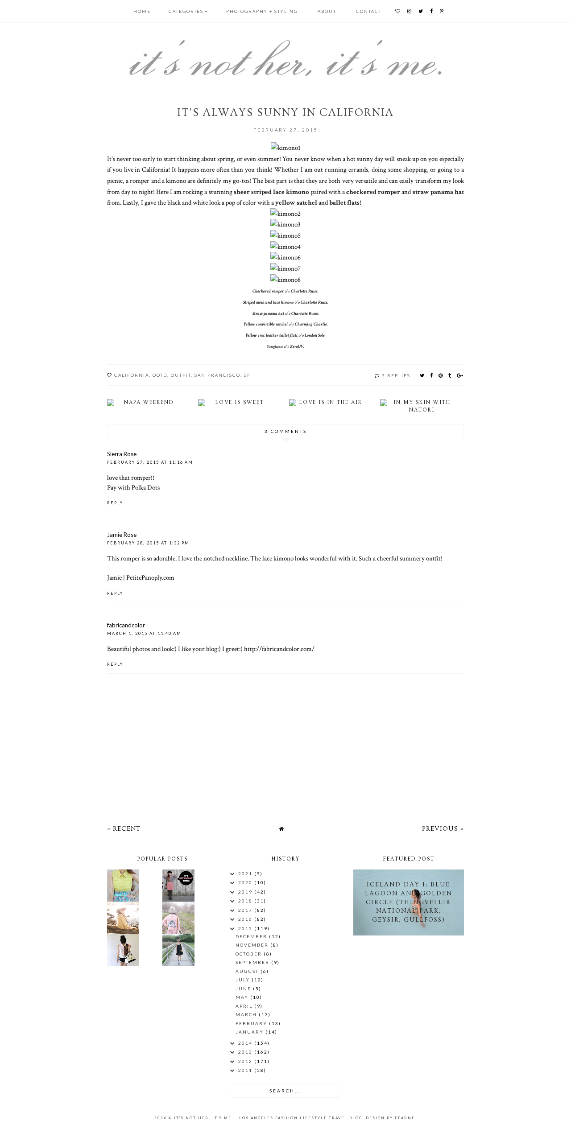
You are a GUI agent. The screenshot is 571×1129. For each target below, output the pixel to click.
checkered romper (373, 191)
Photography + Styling (262, 11)
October (250, 953)
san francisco (217, 375)
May (243, 997)
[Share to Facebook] (432, 375)
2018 (246, 900)
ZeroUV (296, 347)
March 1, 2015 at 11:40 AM (144, 633)
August (248, 971)
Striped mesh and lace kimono (268, 302)
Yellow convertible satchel (266, 324)
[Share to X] (422, 375)
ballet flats (344, 202)
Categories (186, 11)
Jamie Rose (122, 534)
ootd (160, 375)
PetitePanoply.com (150, 577)
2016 (246, 919)
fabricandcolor (126, 625)
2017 (246, 910)
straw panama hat (438, 191)
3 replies (396, 375)
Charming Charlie (311, 324)
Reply (115, 502)
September (253, 962)
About (327, 11)
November (253, 945)
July (244, 979)
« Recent (124, 828)
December (252, 936)
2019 (246, 891)
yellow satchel (296, 202)
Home (142, 11)
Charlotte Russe (304, 291)
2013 (246, 1052)
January (250, 1031)
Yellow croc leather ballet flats (271, 335)
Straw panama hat (268, 314)
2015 (246, 928)
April (245, 1006)
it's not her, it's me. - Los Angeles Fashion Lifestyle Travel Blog (268, 1118)
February (252, 1023)
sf (247, 375)
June (244, 988)
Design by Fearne (390, 1118)
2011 (246, 1070)
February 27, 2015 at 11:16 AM (150, 462)
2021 (246, 873)
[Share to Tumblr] (450, 375)
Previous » (443, 828)
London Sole (315, 335)
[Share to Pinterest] (441, 375)
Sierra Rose (122, 453)
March (247, 1014)
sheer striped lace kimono (272, 191)
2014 (246, 1043)
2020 (246, 882)
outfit (181, 375)
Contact (369, 11)
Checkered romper (268, 291)
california (131, 375)
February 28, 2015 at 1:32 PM (148, 542)
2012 (246, 1061)
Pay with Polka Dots (133, 487)
